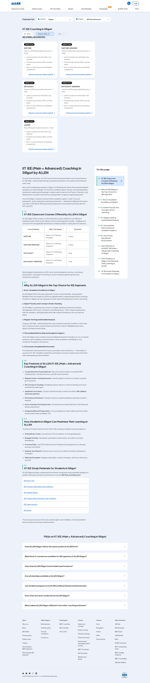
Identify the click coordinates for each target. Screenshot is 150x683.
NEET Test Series (83, 649)
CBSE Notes (119, 635)
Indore (98, 632)
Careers (25, 643)
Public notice (26, 639)
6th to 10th (63, 632)
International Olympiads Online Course (84, 643)
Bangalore (99, 628)
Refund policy (45, 624)
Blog (24, 628)
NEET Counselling (121, 658)
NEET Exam (118, 632)
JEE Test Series (82, 653)
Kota (98, 624)
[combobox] (44, 33)
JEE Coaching (63, 628)
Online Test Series (84, 637)
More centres (100, 639)
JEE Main (117, 624)
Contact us (44, 637)
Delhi (98, 635)
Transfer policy (46, 628)
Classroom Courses (17, 9)
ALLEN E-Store (123, 9)
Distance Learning (84, 634)
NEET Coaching (64, 624)
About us (25, 624)
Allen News (25, 632)
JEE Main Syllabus (120, 662)
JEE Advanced (119, 628)
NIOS (116, 639)
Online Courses (83, 630)
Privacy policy (27, 635)
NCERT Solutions (120, 643)
